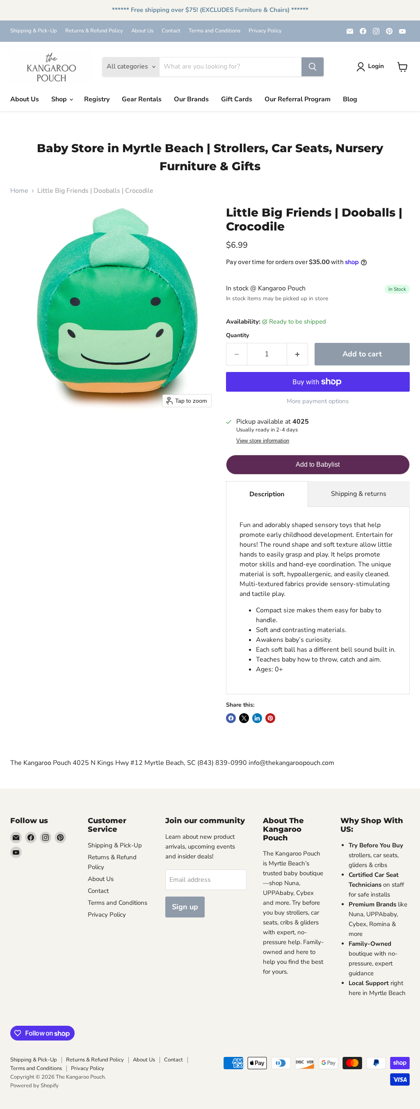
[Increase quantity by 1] (297, 354)
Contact (171, 31)
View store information (262, 441)
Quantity (237, 335)
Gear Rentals (142, 99)
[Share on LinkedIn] (257, 718)
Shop (59, 99)
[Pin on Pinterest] (270, 718)
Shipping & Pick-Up (33, 31)
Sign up (185, 907)
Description (266, 494)
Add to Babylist (318, 464)
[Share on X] (244, 718)
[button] (371, 67)
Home (19, 190)
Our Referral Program (298, 99)
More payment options (318, 401)
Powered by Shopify (34, 1085)
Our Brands (191, 99)
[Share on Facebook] (231, 718)
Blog (350, 99)
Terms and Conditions (214, 31)
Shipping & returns (358, 493)
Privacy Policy (265, 31)
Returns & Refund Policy (94, 31)
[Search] (312, 66)
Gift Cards (236, 99)
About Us (142, 31)
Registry (97, 99)
